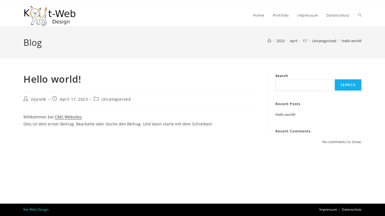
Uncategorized (116, 99)
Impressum (328, 209)
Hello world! (352, 40)
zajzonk (38, 99)
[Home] (269, 40)
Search (281, 75)
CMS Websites (68, 117)
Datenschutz (352, 209)
